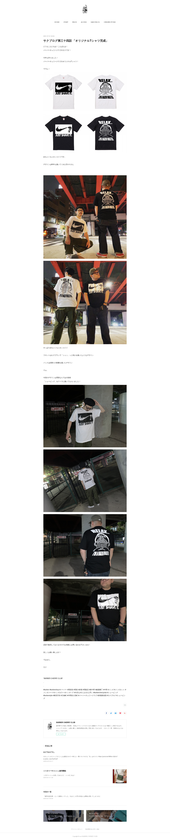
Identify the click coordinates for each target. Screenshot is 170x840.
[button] (56, 22)
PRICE (74, 22)
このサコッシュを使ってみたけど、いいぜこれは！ (59, 775)
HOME (56, 22)
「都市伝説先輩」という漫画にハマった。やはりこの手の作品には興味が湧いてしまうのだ (71, 796)
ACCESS (84, 22)
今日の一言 (47, 791)
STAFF (66, 22)
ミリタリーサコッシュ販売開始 (54, 771)
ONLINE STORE (110, 22)
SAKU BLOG (95, 22)
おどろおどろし (49, 752)
